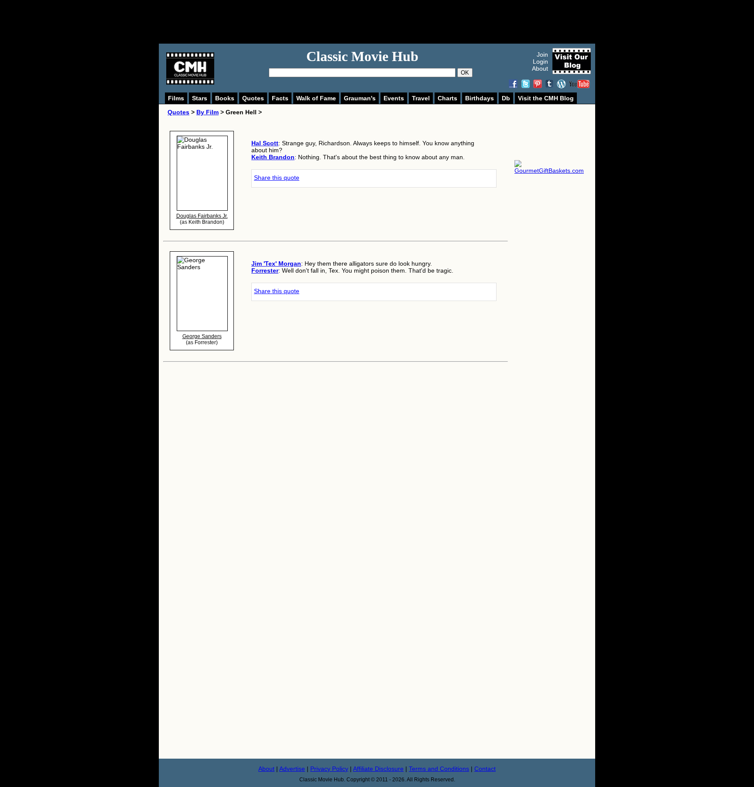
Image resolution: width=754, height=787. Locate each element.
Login (540, 61)
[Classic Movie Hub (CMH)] (190, 82)
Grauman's (360, 98)
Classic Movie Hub (362, 56)
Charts (447, 98)
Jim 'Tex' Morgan (276, 263)
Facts (280, 98)
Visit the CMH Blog (546, 98)
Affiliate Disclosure (378, 768)
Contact (485, 768)
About (540, 68)
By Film (207, 112)
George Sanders (202, 336)
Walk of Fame (316, 98)
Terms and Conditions (439, 768)
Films (176, 98)
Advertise (292, 768)
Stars (199, 98)
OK (465, 72)
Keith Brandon (273, 157)
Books (224, 98)
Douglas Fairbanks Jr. (202, 216)
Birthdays (479, 98)
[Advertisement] (386, 21)
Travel (421, 98)
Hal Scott (264, 143)
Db (506, 98)
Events (394, 98)
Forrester (264, 270)
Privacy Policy (329, 768)
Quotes (253, 98)
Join (542, 54)
